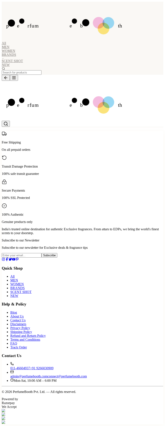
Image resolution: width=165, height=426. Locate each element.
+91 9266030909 (41, 368)
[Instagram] (3, 260)
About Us (17, 316)
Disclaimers (18, 324)
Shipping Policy (21, 332)
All (4, 43)
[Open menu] (14, 78)
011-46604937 (20, 368)
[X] (10, 260)
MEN (5, 47)
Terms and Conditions (25, 339)
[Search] (6, 124)
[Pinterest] (17, 260)
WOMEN (8, 51)
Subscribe (49, 255)
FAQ (13, 343)
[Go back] (6, 78)
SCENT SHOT (12, 61)
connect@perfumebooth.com (67, 376)
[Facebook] (7, 260)
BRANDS (17, 288)
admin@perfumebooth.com (28, 376)
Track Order (18, 347)
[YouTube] (13, 260)
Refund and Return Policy (28, 335)
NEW (6, 65)
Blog (13, 312)
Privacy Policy (20, 328)
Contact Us (18, 320)
